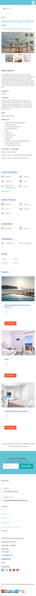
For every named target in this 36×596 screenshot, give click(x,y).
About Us (4, 514)
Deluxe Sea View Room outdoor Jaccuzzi (17, 306)
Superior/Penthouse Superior (16, 411)
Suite (6, 359)
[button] (31, 48)
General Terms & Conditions (10, 527)
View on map (26, 29)
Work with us (5, 518)
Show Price (10, 323)
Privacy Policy (5, 523)
